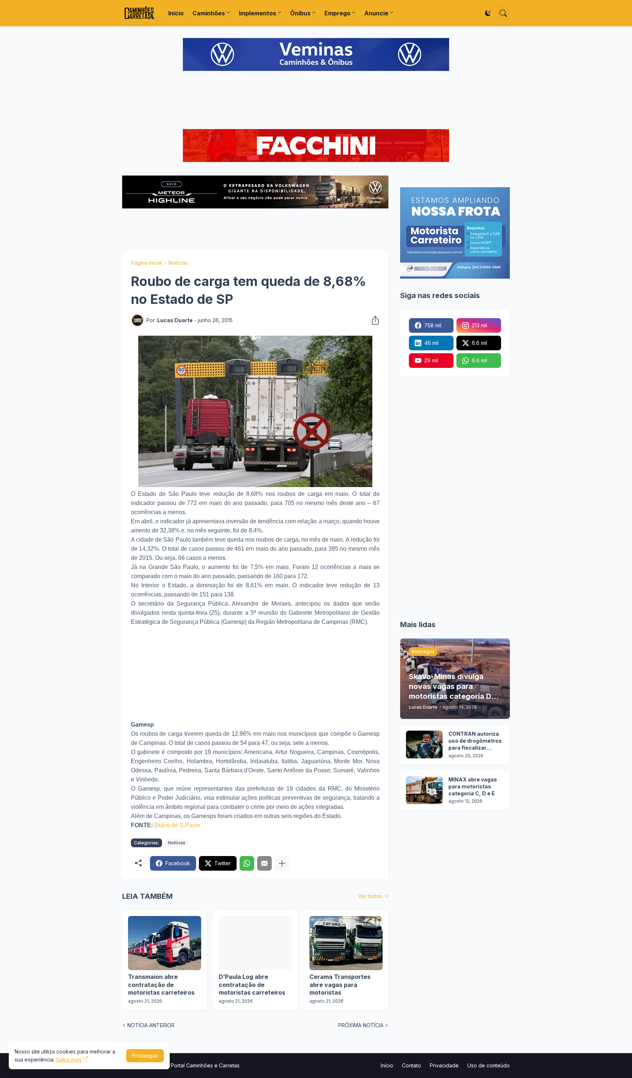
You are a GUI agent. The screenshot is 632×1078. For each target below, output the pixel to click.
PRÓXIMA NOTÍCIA (360, 1025)
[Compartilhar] (373, 320)
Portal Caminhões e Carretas (205, 1065)
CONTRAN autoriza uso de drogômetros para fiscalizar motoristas (475, 741)
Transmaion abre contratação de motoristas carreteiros (161, 984)
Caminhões (208, 13)
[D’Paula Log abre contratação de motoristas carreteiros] (255, 943)
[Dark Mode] (488, 13)
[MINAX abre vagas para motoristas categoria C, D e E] (424, 790)
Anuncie (376, 13)
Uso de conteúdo (488, 1065)
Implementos (257, 13)
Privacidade (444, 1065)
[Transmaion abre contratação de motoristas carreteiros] (164, 943)
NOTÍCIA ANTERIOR (150, 1025)
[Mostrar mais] (282, 863)
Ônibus (300, 13)
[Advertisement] (316, 100)
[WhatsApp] (247, 863)
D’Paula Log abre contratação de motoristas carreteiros (252, 984)
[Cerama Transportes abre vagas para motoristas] (346, 943)
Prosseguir (145, 1055)
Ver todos (370, 896)
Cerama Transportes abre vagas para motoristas (339, 984)
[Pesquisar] (503, 13)
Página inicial (146, 263)
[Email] (264, 863)
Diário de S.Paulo (177, 825)
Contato (411, 1065)
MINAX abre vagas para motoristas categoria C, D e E (472, 786)
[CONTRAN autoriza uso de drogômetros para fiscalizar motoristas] (424, 744)
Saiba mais (69, 1059)
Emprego (337, 13)
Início (176, 13)
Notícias (178, 263)
